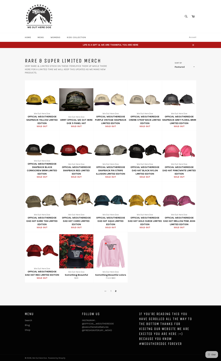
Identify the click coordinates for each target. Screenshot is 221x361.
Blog (27, 325)
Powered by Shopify (56, 358)
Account (192, 37)
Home (28, 37)
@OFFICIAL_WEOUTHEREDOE (98, 323)
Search (28, 320)
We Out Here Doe (39, 358)
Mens (41, 37)
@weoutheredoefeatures (95, 326)
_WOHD (107, 330)
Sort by (178, 63)
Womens (55, 37)
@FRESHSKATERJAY (92, 330)
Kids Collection (76, 37)
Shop (27, 329)
